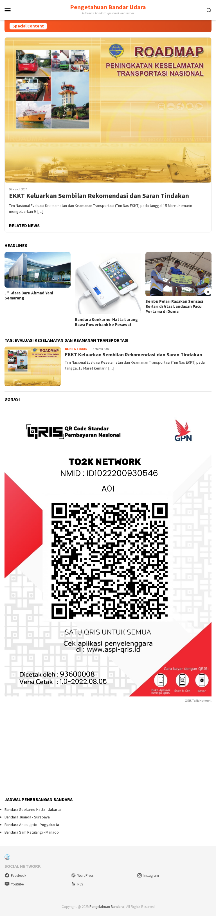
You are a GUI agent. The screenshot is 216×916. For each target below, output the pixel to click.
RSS (80, 884)
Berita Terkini (77, 349)
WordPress (85, 875)
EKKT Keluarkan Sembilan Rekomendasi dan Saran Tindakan (99, 196)
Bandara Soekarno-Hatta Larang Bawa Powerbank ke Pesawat (106, 322)
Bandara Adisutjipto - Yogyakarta (31, 824)
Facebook (18, 875)
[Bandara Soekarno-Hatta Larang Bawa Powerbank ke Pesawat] (108, 283)
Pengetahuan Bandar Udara (108, 7)
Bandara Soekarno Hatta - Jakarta (32, 809)
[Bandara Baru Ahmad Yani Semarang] (37, 270)
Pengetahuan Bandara (106, 906)
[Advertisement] (46, 750)
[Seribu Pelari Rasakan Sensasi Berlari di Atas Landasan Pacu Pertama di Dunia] (178, 274)
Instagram (151, 875)
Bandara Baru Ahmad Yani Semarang (28, 295)
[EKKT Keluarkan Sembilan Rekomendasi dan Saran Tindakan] (108, 110)
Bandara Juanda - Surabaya (27, 817)
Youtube (17, 884)
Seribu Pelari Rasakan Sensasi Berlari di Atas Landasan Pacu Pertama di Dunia (174, 306)
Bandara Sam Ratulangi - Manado (31, 832)
